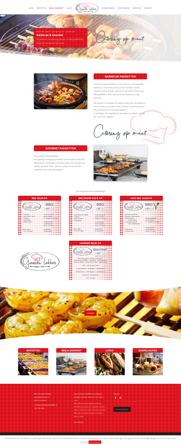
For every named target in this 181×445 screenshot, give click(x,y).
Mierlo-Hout (78, 413)
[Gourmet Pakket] (90, 279)
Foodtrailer (124, 8)
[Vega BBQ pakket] (141, 234)
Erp (90, 407)
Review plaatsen (122, 409)
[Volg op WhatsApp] (121, 398)
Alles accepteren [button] (95, 442)
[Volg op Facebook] (116, 398)
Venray (76, 416)
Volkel (81, 416)
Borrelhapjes (108, 8)
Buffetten (42, 8)
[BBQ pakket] (39, 234)
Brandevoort (78, 407)
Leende (89, 410)
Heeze (76, 410)
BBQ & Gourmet (56, 8)
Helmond (82, 410)
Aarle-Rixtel (99, 397)
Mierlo (103, 410)
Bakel (76, 403)
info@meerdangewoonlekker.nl (46, 405)
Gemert (101, 407)
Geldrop (95, 407)
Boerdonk (97, 403)
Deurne (86, 407)
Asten (76, 400)
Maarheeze (96, 410)
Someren (100, 413)
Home (31, 8)
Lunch (69, 8)
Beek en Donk (83, 403)
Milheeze (86, 413)
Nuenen (93, 413)
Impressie (136, 8)
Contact (148, 8)
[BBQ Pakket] (90, 234)
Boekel (91, 403)
